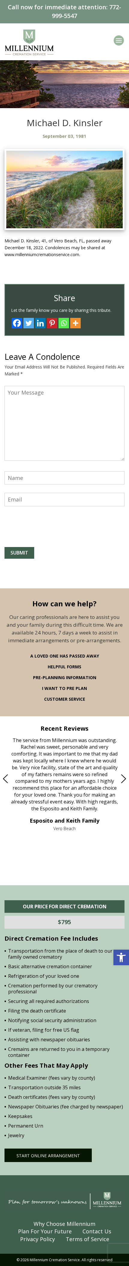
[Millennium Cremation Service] (29, 42)
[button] (121, 957)
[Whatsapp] (63, 323)
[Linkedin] (40, 323)
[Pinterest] (52, 323)
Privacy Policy (37, 1239)
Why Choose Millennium (64, 1223)
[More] (75, 323)
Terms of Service (87, 1239)
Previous (18, 779)
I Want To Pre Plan (64, 688)
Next (111, 779)
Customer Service (64, 699)
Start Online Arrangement (48, 1155)
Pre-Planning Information (64, 677)
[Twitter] (28, 323)
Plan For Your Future (45, 1231)
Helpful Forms (64, 667)
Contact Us (96, 1231)
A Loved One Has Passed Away (64, 656)
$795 (64, 922)
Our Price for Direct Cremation (64, 906)
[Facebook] (17, 323)
